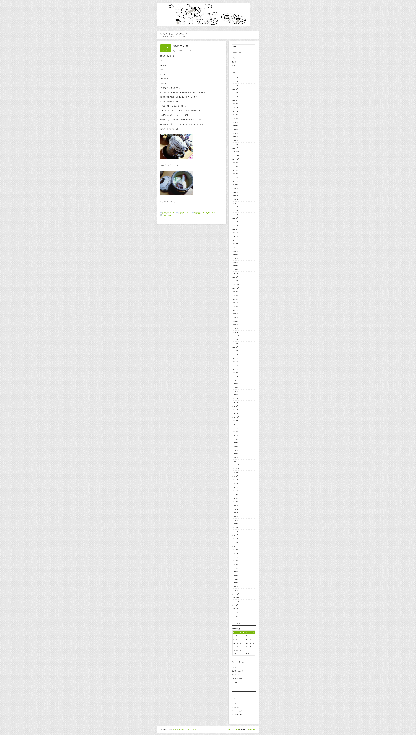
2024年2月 (235, 188)
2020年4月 (235, 358)
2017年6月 (235, 483)
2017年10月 (235, 469)
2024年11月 (235, 155)
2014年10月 (235, 601)
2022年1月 (235, 281)
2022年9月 (235, 251)
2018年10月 (235, 424)
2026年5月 (235, 89)
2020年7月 (235, 347)
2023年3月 (235, 229)
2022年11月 (235, 244)
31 (243, 650)
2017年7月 (235, 480)
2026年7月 (235, 82)
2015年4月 (235, 579)
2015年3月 (235, 583)
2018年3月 (235, 450)
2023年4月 (235, 225)
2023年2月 (235, 233)
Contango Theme (233, 729)
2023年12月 (235, 196)
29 (237, 650)
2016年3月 (235, 539)
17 (243, 643)
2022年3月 (235, 273)
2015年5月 (235, 576)
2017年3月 (235, 494)
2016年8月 (235, 520)
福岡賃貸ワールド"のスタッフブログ (184, 729)
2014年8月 (235, 609)
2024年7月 (235, 170)
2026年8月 (235, 78)
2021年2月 (235, 321)
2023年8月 (235, 211)
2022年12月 (235, 240)
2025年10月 (235, 115)
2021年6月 (235, 306)
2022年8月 (235, 255)
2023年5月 (235, 222)
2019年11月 (235, 376)
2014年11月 (235, 598)
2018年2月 (235, 454)
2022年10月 (235, 247)
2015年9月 (235, 561)
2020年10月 (235, 336)
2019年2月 (235, 410)
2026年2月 (235, 100)
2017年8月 (235, 476)
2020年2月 (235, 365)
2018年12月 (235, 417)
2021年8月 (235, 299)
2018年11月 (235, 421)
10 (243, 639)
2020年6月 (235, 351)
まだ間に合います (237, 671)
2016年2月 (235, 542)
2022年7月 (235, 259)
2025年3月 (235, 141)
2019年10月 (235, 380)
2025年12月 (235, 107)
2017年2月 (235, 498)
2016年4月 (235, 535)
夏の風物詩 (235, 675)
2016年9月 (235, 517)
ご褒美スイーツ (237, 682)
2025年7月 (235, 126)
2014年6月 (235, 616)
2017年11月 (235, 465)
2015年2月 (235, 587)
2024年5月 (235, 177)
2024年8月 (235, 166)
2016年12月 (235, 505)
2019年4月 (235, 402)
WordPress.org (237, 714)
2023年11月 (235, 200)
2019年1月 (235, 413)
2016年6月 (235, 528)
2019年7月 (235, 391)
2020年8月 (235, 343)
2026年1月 (235, 104)
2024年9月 (235, 163)
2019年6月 (235, 395)
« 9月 (234, 654)
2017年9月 (235, 472)
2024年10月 (235, 159)
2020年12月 (235, 329)
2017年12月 (235, 461)
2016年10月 (235, 513)
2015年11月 (235, 553)
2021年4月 (235, 314)
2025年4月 (235, 137)
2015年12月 (235, 550)
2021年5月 (235, 310)
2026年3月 (235, 96)
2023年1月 (235, 236)
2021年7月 (235, 303)
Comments (237, 711)
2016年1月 (235, 546)
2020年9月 (235, 340)
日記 (233, 58)
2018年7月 (235, 435)
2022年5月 (235, 266)
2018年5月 (235, 443)
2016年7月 (235, 524)
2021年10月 (235, 292)
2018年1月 (235, 458)
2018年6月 (235, 439)
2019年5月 (235, 399)
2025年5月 (235, 133)
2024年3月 (235, 185)
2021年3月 (235, 317)
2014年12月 (235, 594)
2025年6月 (235, 130)
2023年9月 (235, 207)
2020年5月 (235, 354)
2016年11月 (235, 509)
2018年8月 (235, 432)
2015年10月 (235, 557)
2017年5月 (235, 487)
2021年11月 (235, 288)
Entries (235, 707)
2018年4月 (235, 447)
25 (247, 647)
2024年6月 (235, 174)
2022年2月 (235, 277)
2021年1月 (235, 325)
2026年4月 (235, 93)
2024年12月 (235, 152)
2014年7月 (235, 612)
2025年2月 (235, 144)
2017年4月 (235, 491)
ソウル (234, 667)
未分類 (234, 62)
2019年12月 (235, 373)
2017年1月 (235, 502)
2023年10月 (235, 203)
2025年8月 (235, 122)
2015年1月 (235, 590)
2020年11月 (235, 332)
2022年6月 (235, 262)
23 (240, 647)
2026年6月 (235, 85)
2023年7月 (235, 214)
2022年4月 (235, 270)
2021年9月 (235, 295)
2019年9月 (235, 384)
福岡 (233, 65)
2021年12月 (235, 284)
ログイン (234, 703)
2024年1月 (235, 192)
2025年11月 (235, 111)
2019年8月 (235, 388)
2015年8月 (235, 564)
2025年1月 (235, 148)
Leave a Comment (190, 51)
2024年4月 (235, 181)
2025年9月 (235, 118)
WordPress (252, 729)
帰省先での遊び (237, 678)
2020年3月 (235, 362)
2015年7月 (235, 568)
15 (237, 643)
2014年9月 (235, 605)
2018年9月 (235, 428)
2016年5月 (235, 531)
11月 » (248, 654)
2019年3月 (235, 406)
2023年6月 (235, 218)
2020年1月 (235, 369)
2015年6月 (235, 572)
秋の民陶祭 (181, 46)
